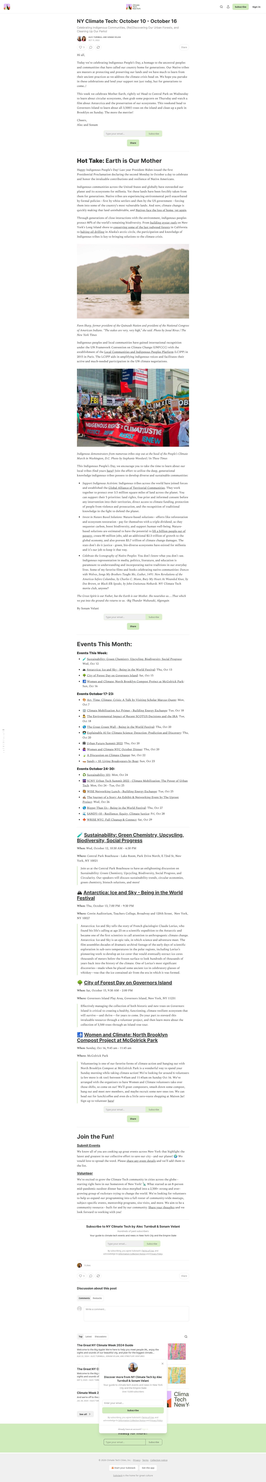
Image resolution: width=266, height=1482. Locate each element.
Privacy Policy (156, 1420)
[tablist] (90, 1298)
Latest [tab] (88, 1336)
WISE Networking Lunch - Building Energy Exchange (122, 791)
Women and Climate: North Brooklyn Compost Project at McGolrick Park (135, 681)
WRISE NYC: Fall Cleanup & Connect (111, 820)
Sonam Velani (114, 37)
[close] (162, 1363)
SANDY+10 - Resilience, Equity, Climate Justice (118, 814)
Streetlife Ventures (135, 1356)
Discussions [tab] (100, 1336)
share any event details (141, 1161)
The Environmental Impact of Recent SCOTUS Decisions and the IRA (132, 716)
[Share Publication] (228, 7)
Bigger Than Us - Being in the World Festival (116, 808)
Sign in (256, 6)
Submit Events (88, 1145)
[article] (133, 1352)
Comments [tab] (84, 1298)
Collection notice (158, 1460)
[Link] (72, 160)
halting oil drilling (92, 232)
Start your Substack (124, 1467)
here (110, 471)
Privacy (136, 1460)
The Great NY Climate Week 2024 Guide (105, 1345)
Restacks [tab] (97, 1298)
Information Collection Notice (132, 1420)
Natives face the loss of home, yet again (161, 210)
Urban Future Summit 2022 (105, 743)
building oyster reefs (163, 223)
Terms (145, 1460)
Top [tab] (80, 1336)
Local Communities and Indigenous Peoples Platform (138, 352)
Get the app (148, 1467)
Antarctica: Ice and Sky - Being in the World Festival (121, 670)
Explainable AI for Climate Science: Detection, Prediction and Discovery (134, 733)
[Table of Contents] (3, 741)
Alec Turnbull (96, 37)
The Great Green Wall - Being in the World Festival (120, 727)
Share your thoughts (161, 1207)
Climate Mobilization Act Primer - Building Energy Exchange (127, 710)
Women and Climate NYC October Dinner (114, 749)
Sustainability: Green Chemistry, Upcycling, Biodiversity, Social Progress (134, 659)
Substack (117, 1475)
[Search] (221, 7)
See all (83, 1414)
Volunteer (85, 1173)
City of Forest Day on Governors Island (112, 675)
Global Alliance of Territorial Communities (136, 488)
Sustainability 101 (98, 775)
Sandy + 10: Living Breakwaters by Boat (112, 761)
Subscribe (240, 6)
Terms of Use (148, 1417)
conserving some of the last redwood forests (141, 227)
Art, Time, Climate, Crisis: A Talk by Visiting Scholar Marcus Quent (131, 700)
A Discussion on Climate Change (108, 755)
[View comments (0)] (91, 47)
